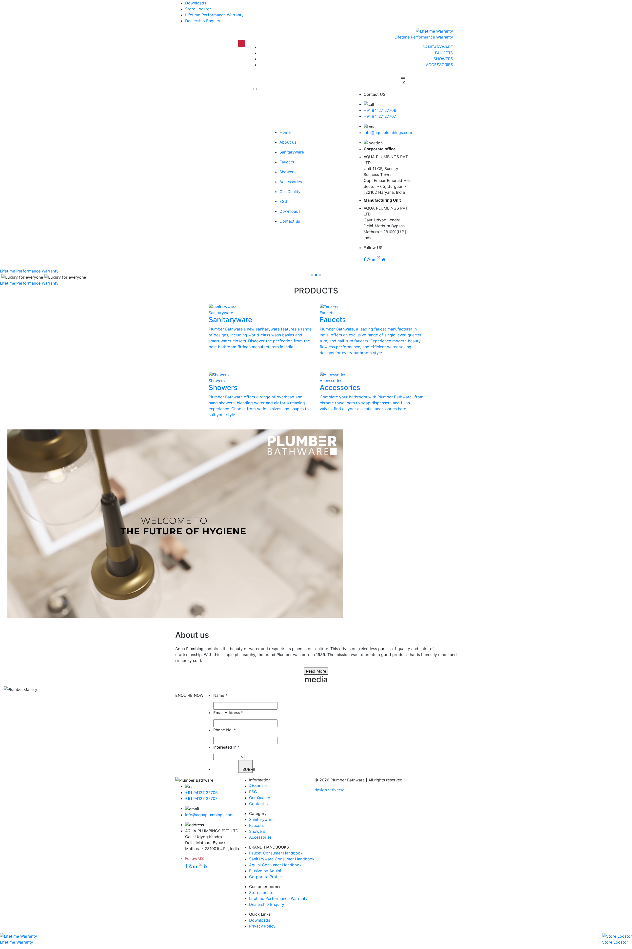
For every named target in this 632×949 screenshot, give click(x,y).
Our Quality (259, 797)
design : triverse (329, 789)
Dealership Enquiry (202, 20)
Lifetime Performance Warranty (214, 14)
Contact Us (259, 803)
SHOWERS (443, 58)
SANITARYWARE (438, 46)
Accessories (260, 837)
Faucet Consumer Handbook (276, 853)
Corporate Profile (265, 876)
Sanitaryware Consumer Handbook (282, 858)
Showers (257, 831)
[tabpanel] (316, 524)
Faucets (256, 825)
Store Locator (198, 8)
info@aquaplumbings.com (388, 132)
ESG (253, 791)
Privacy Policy (262, 926)
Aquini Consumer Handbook (275, 864)
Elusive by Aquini (265, 870)
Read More (316, 671)
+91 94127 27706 (380, 110)
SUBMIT (247, 769)
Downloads (195, 2)
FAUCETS (444, 52)
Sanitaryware (261, 819)
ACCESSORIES (439, 64)
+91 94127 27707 (380, 116)
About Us (258, 785)
